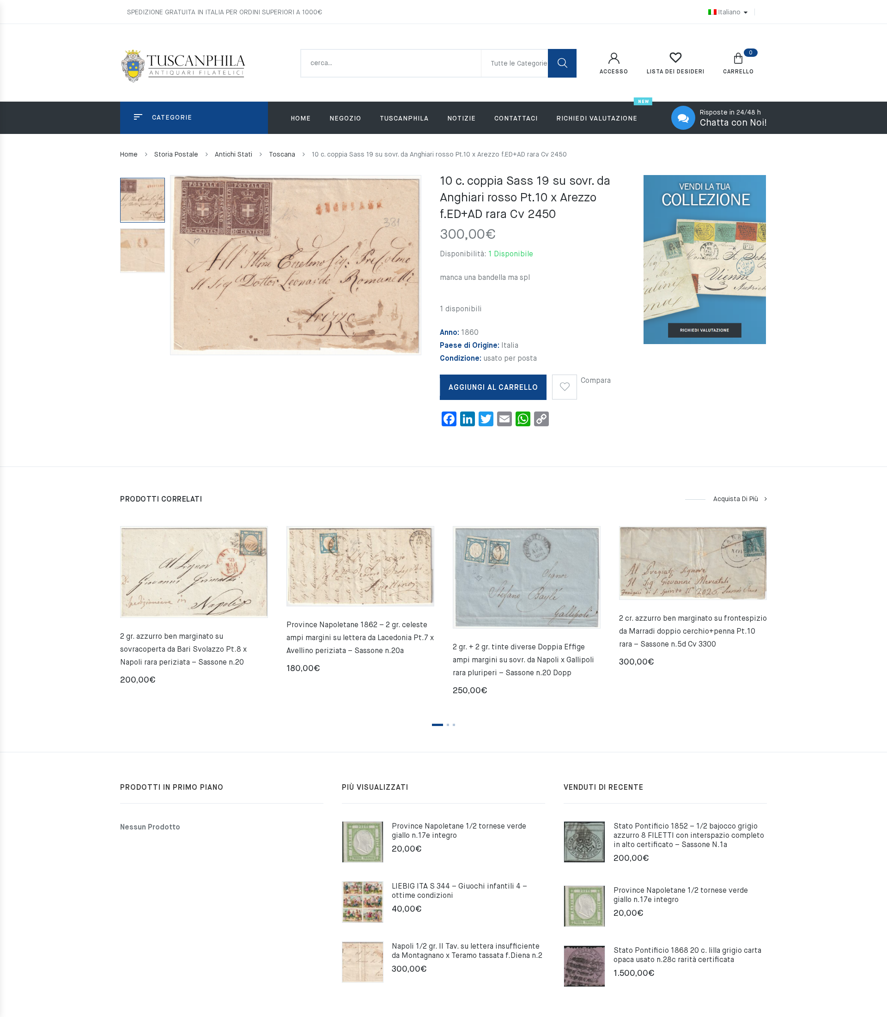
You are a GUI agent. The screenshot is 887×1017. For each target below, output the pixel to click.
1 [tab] (437, 725)
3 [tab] (454, 725)
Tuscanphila (404, 118)
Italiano (729, 12)
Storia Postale (176, 154)
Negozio (345, 118)
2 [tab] (448, 725)
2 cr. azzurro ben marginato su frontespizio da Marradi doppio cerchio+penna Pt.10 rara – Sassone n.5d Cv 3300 (693, 631)
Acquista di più (735, 499)
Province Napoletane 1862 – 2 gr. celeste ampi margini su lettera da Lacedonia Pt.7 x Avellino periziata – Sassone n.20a (360, 638)
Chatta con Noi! (733, 123)
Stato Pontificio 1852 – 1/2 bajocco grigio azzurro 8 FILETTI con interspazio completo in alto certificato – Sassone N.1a (689, 836)
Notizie (461, 118)
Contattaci (516, 118)
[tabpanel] (194, 609)
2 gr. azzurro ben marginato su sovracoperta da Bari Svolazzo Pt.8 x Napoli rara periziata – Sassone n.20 (183, 649)
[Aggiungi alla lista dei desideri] (565, 384)
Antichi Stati (233, 154)
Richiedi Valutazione (597, 118)
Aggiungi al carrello (493, 388)
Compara (596, 381)
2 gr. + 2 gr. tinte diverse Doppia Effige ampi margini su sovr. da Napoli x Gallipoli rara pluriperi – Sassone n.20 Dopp (523, 660)
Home (301, 118)
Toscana (282, 154)
